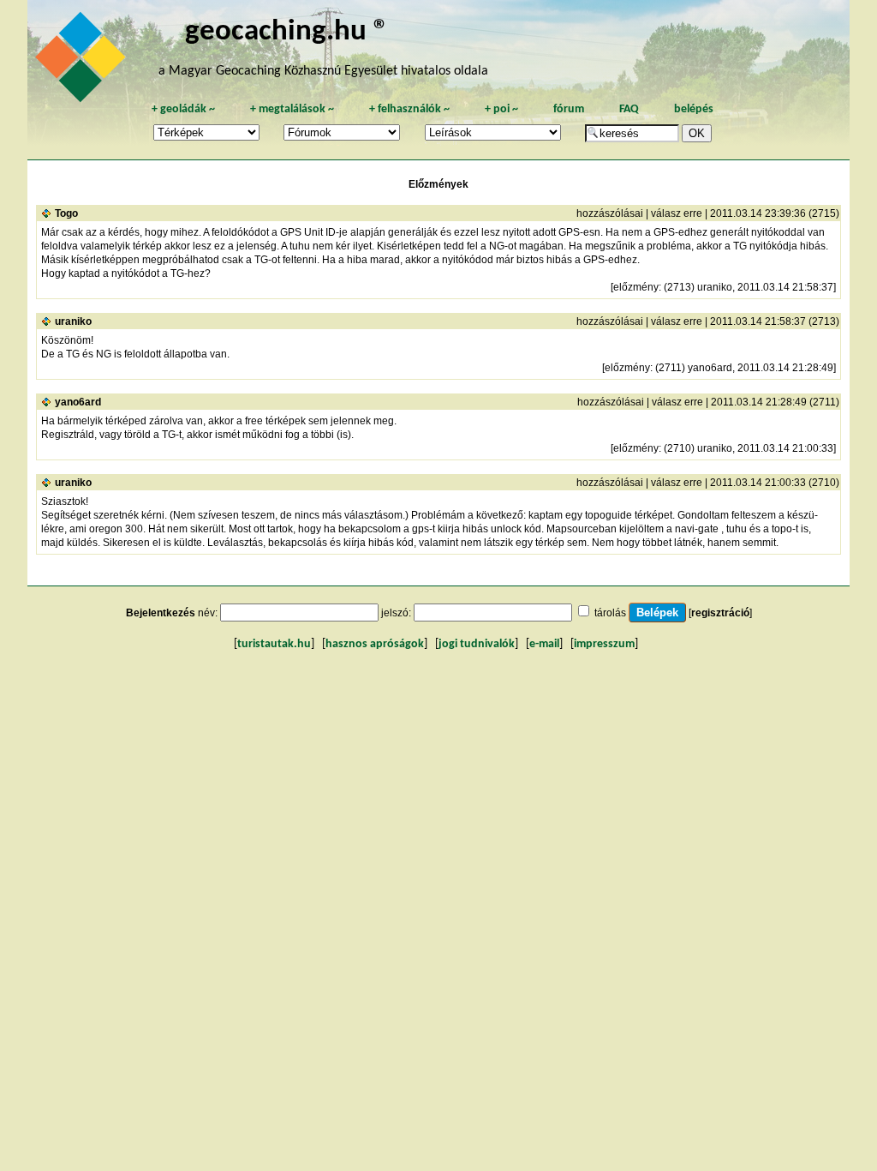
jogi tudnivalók (476, 644)
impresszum (604, 644)
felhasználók (409, 109)
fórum (568, 109)
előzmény (636, 287)
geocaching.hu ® (287, 32)
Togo (66, 213)
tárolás (610, 613)
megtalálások (292, 109)
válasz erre (676, 213)
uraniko (73, 321)
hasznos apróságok (374, 644)
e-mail (544, 644)
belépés (693, 109)
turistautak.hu (274, 644)
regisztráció (720, 613)
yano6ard (78, 402)
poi (501, 109)
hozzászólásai (609, 213)
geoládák (183, 109)
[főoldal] (83, 62)
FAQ (629, 109)
